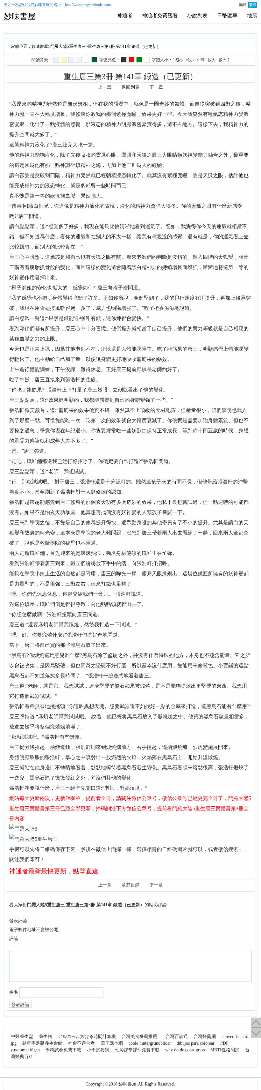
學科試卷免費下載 (63, 1050)
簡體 (243, 5)
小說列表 (197, 15)
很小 (179, 60)
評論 (13, 938)
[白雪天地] (86, 60)
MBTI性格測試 (224, 1050)
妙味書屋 (42, 5)
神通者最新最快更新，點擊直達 (53, 871)
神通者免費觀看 (160, 15)
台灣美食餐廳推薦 (139, 1036)
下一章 (156, 87)
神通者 (124, 15)
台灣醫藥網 (205, 1036)
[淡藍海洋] (56, 60)
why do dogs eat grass (185, 1050)
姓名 (13, 992)
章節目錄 (130, 885)
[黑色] (124, 60)
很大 (222, 60)
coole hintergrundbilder (150, 1043)
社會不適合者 (81, 1043)
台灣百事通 (177, 1036)
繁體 (253, 5)
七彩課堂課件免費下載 (137, 1050)
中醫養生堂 (22, 1036)
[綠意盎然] (94, 60)
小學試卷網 (98, 1050)
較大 (211, 60)
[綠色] (139, 60)
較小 (190, 60)
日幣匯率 (227, 15)
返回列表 (130, 87)
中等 (201, 60)
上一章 (104, 87)
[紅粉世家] (79, 60)
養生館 (45, 1036)
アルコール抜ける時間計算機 (87, 1036)
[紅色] (131, 60)
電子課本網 (112, 1043)
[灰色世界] (71, 60)
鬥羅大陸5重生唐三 (68, 46)
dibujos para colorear (196, 1043)
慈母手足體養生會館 (42, 1043)
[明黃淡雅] (64, 60)
